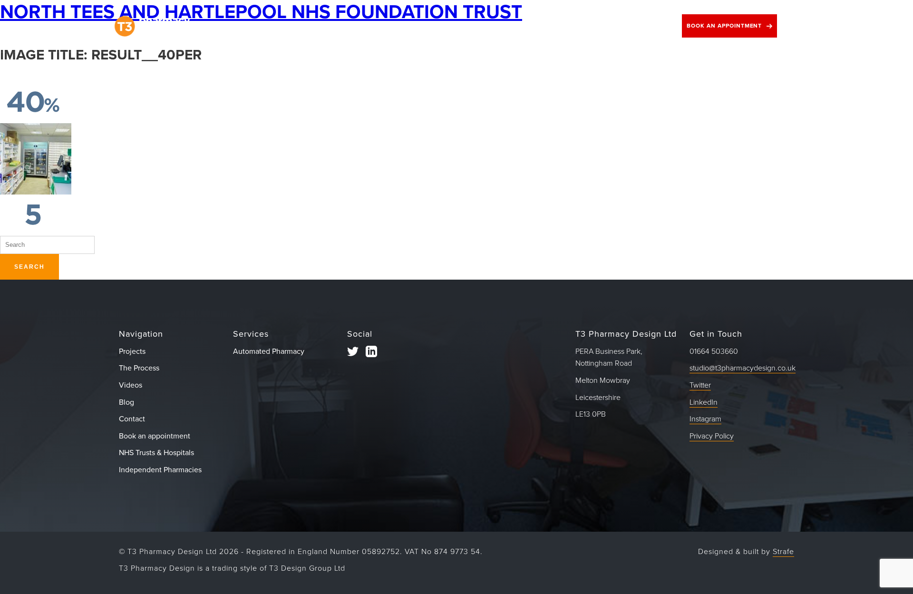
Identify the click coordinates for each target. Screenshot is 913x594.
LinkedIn (704, 402)
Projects (248, 25)
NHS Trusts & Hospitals (156, 453)
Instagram (705, 419)
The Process (318, 25)
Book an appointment (724, 25)
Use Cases (463, 25)
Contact (641, 25)
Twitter (700, 385)
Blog (586, 25)
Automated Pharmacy (268, 351)
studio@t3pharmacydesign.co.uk (743, 368)
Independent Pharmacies (160, 470)
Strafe (783, 551)
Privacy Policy (712, 436)
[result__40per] (33, 116)
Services (389, 25)
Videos (534, 25)
